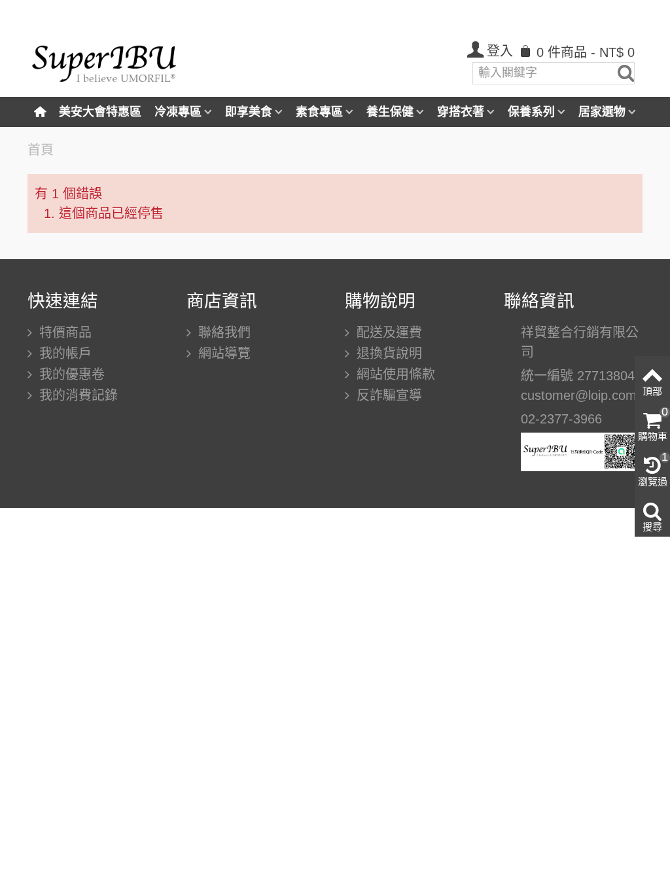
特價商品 (63, 332)
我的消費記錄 (76, 395)
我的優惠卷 (70, 374)
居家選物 (602, 111)
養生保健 (390, 111)
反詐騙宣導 (387, 395)
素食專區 (319, 111)
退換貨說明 (387, 353)
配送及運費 (387, 332)
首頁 (40, 150)
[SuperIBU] (104, 59)
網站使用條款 (394, 374)
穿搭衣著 (460, 111)
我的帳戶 (63, 353)
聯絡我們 (222, 332)
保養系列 (531, 111)
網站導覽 (222, 353)
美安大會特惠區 (100, 111)
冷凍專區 (178, 111)
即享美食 (248, 111)
